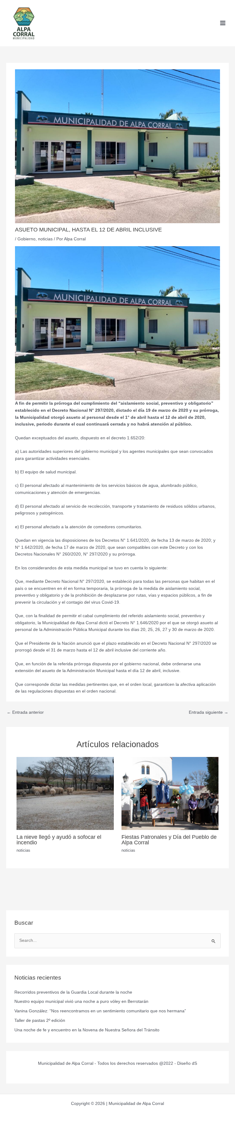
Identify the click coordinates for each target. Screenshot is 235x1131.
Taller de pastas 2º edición (39, 1020)
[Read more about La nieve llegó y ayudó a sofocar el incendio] (65, 793)
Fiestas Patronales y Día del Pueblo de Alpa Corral (169, 840)
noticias (45, 239)
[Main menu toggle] (223, 23)
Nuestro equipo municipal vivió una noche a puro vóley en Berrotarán (81, 1001)
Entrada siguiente (208, 712)
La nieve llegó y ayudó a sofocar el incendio (59, 840)
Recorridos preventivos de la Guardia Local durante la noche (73, 992)
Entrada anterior (25, 712)
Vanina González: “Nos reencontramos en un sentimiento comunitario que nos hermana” (100, 1011)
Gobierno (26, 239)
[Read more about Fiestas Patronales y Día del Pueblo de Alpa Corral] (169, 793)
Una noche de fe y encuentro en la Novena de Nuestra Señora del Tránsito (86, 1030)
